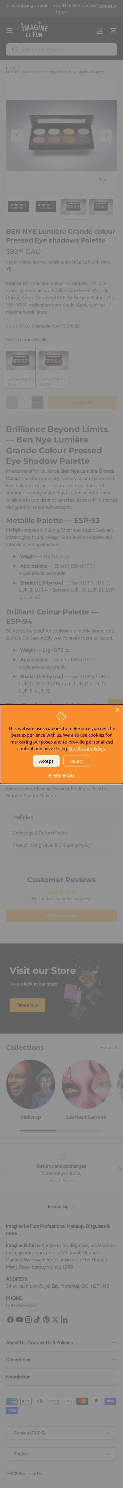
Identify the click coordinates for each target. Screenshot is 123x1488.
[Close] (118, 710)
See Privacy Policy (87, 748)
